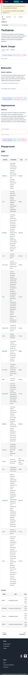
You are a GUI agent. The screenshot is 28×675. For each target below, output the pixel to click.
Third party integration (8, 665)
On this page (5, 25)
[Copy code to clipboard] (25, 55)
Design (5, 648)
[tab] (3, 49)
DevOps (5, 667)
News (4, 662)
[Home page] (2, 17)
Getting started (6, 644)
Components (6, 646)
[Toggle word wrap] (23, 98)
